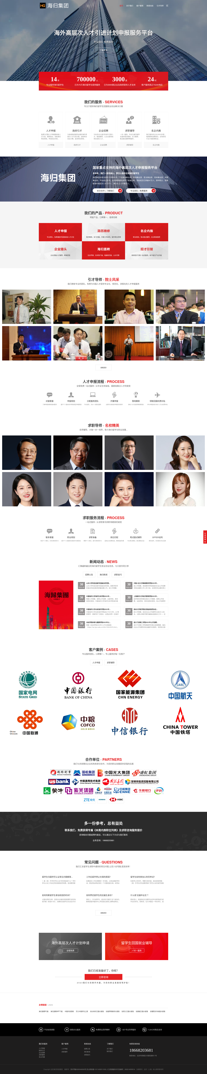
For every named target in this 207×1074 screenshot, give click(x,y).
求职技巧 (118, 574)
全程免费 (70, 950)
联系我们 (110, 1051)
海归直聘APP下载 (57, 1011)
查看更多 (103, 367)
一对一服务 (137, 950)
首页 (121, 5)
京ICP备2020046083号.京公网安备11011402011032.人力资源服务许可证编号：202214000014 (102, 1069)
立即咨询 (103, 977)
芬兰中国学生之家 (82, 1011)
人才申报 (96, 662)
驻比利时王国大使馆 (97, 1011)
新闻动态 (150, 5)
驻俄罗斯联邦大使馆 (112, 1011)
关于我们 (129, 5)
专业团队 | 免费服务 (138, 190)
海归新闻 (103, 574)
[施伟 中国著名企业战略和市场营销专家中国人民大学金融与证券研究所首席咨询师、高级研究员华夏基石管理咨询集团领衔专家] (77, 452)
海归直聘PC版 (43, 1011)
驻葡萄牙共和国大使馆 (157, 1011)
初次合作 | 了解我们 (105, 190)
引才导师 (160, 5)
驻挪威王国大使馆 (142, 1011)
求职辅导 (111, 662)
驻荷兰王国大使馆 (128, 1011)
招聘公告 (89, 574)
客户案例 (139, 5)
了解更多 (103, 50)
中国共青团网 (69, 1011)
